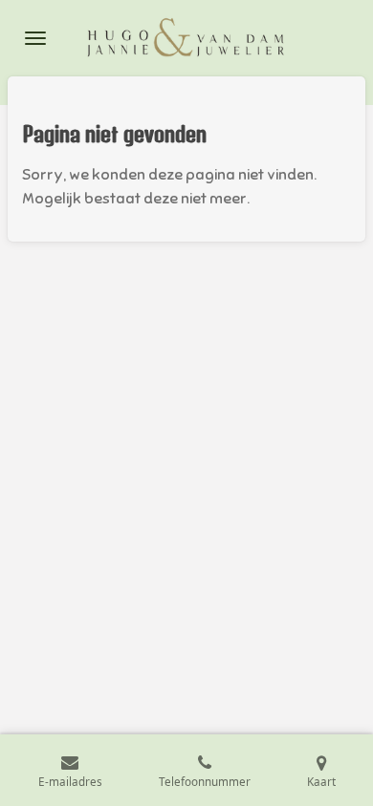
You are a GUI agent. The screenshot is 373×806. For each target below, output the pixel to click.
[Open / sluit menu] (35, 38)
